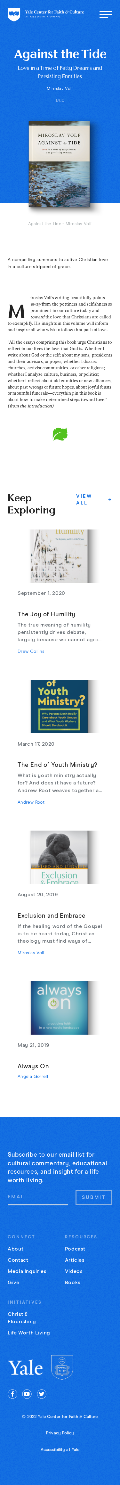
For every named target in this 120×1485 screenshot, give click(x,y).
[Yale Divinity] (62, 1367)
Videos (74, 1271)
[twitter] (41, 1394)
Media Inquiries (27, 1271)
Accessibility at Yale (60, 1450)
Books (73, 1282)
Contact (18, 1260)
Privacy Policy (60, 1433)
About (15, 1248)
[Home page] (46, 14)
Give (14, 1282)
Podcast (75, 1248)
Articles (75, 1260)
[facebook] (12, 1394)
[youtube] (27, 1394)
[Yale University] (26, 1367)
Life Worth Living (29, 1332)
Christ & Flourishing (22, 1318)
